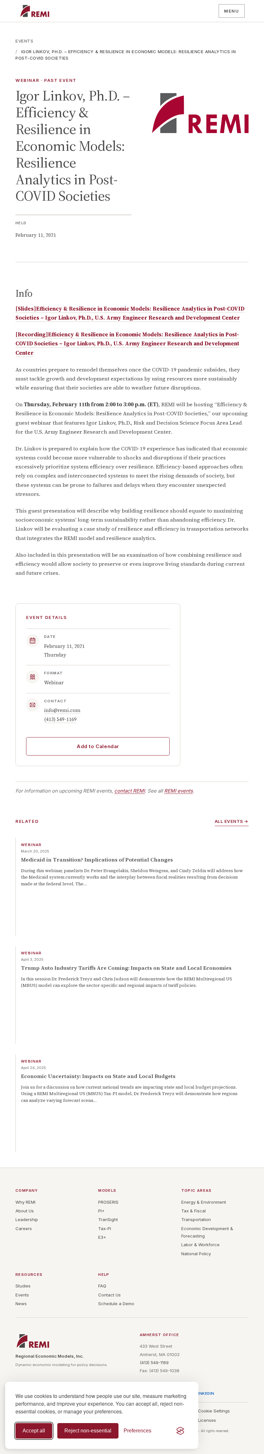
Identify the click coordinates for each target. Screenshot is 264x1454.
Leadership (26, 1219)
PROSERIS (108, 1202)
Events (24, 40)
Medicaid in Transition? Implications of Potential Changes (97, 859)
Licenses (207, 1420)
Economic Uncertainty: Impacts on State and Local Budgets (98, 1076)
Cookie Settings (214, 1410)
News (21, 1303)
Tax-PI (104, 1228)
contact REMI (129, 791)
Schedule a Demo (116, 1303)
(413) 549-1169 (60, 719)
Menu (231, 11)
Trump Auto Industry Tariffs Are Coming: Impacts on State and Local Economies (126, 968)
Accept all (34, 1430)
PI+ (101, 1210)
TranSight (108, 1219)
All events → (232, 821)
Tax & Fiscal (193, 1210)
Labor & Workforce (200, 1244)
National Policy (196, 1253)
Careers (23, 1228)
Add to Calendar (98, 746)
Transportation (196, 1219)
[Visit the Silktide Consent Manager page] (180, 1431)
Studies (23, 1285)
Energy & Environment (203, 1202)
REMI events (178, 791)
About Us (24, 1210)
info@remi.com (62, 710)
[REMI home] (34, 11)
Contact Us (109, 1294)
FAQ (102, 1285)
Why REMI (25, 1202)
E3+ (102, 1237)
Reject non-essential (87, 1430)
